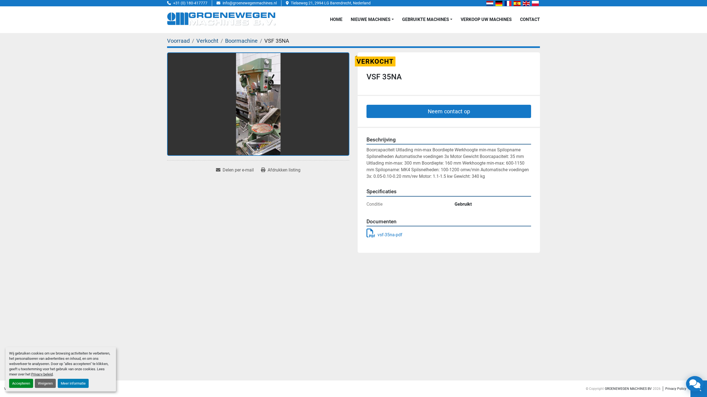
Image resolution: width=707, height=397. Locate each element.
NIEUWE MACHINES (371, 19)
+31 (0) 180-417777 (190, 3)
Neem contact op (449, 111)
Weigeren (45, 383)
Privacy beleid (42, 374)
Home (336, 19)
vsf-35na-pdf (390, 234)
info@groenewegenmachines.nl (250, 3)
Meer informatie (73, 383)
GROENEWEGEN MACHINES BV (628, 389)
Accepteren (21, 383)
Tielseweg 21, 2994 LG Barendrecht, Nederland (331, 3)
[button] (372, 19)
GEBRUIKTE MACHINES (425, 19)
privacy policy (675, 389)
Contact (530, 19)
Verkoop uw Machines (486, 19)
